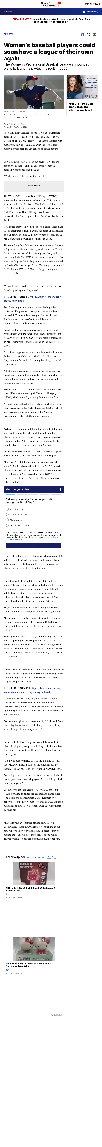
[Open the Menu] (4, 4)
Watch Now (92, 4)
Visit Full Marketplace (51, 858)
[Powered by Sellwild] (58, 1015)
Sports (9, 34)
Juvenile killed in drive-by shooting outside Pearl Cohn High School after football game (61, 20)
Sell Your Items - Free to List (35, 858)
